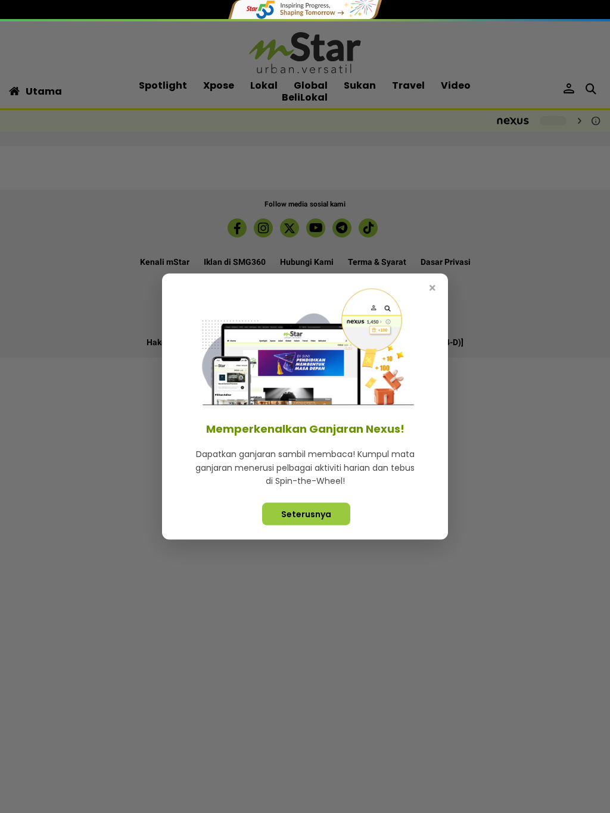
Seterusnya (306, 514)
